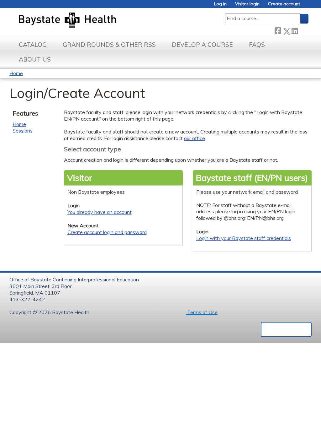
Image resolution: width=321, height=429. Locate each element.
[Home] (97, 21)
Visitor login (247, 4)
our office (194, 138)
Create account (284, 4)
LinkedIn (295, 30)
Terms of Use (202, 312)
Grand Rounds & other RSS (109, 44)
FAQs (257, 44)
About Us (35, 59)
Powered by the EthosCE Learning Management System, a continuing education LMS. (286, 329)
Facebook (278, 30)
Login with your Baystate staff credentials (243, 238)
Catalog (33, 44)
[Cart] (306, 6)
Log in (220, 4)
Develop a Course (202, 44)
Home (16, 73)
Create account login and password (107, 232)
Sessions (23, 131)
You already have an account (99, 212)
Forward (303, 30)
